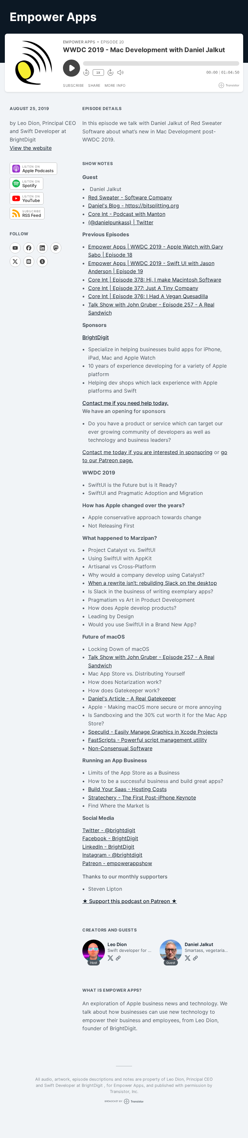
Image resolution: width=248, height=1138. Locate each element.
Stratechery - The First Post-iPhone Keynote (142, 797)
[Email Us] (28, 261)
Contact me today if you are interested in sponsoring (147, 452)
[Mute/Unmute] (120, 72)
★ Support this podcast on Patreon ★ (129, 901)
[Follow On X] (15, 261)
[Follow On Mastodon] (55, 247)
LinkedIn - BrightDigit (108, 846)
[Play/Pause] (33, 63)
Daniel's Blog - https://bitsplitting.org (133, 205)
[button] (161, 63)
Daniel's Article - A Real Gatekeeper (132, 698)
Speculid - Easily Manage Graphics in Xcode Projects (153, 732)
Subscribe (73, 85)
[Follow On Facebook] (28, 247)
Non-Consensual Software (120, 748)
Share (94, 85)
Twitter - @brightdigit (108, 830)
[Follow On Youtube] (15, 247)
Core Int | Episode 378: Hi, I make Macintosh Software (154, 279)
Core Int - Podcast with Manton (126, 214)
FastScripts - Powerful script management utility (147, 740)
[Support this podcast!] (42, 261)
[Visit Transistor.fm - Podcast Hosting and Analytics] (229, 85)
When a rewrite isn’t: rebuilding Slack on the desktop (152, 583)
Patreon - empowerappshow (117, 863)
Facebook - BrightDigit (110, 838)
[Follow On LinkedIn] (42, 247)
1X (98, 72)
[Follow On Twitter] (110, 958)
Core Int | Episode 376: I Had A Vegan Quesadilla (148, 296)
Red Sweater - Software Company (130, 197)
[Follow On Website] (118, 958)
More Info (115, 85)
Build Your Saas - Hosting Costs (127, 789)
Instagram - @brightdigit (112, 855)
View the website (31, 148)
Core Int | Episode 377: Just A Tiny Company (143, 288)
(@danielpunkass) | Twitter (120, 222)
